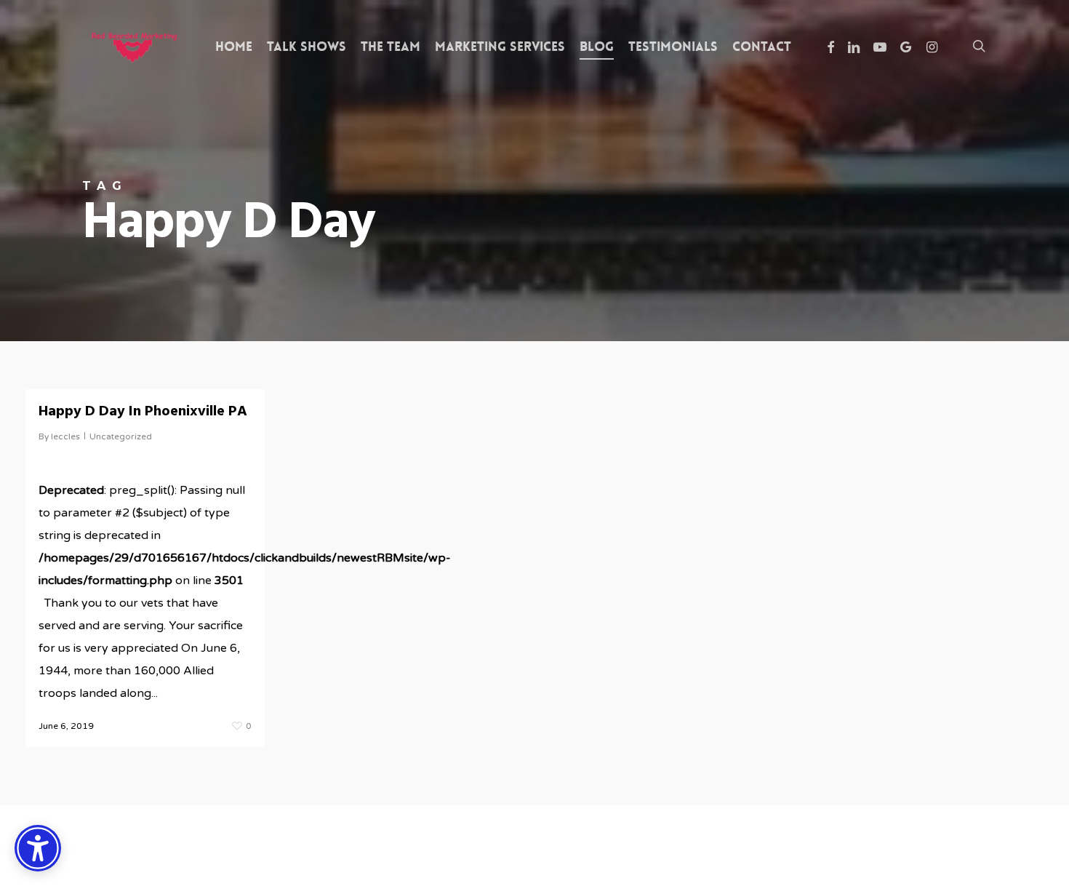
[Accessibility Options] (38, 848)
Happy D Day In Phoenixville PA (143, 411)
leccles (65, 436)
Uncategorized (120, 436)
